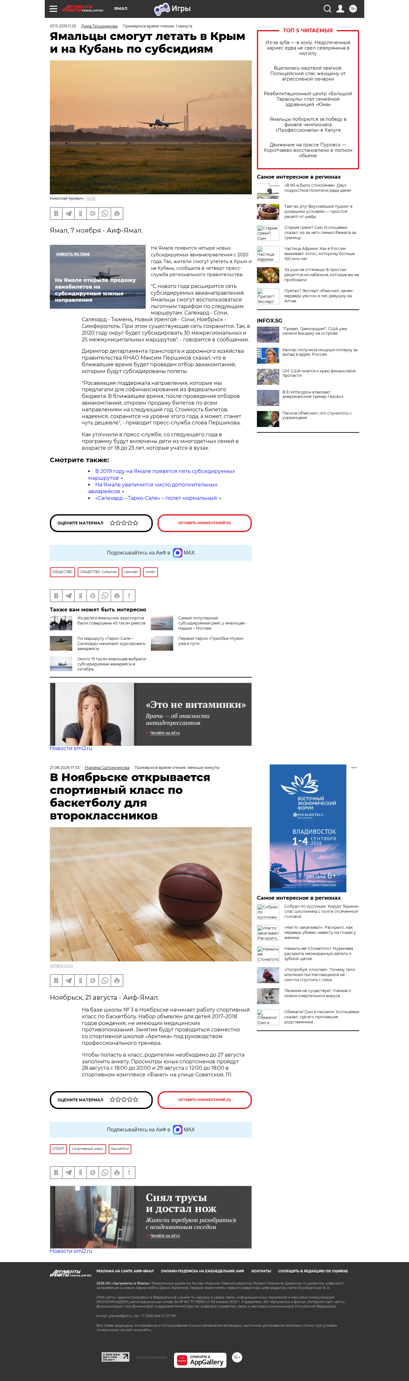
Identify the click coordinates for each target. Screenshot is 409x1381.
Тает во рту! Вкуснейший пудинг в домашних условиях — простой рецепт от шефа (318, 211)
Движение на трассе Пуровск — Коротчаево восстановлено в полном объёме (308, 150)
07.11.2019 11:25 (63, 26)
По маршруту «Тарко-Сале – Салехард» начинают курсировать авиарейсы (111, 643)
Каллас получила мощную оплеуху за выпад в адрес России (320, 352)
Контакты (261, 1271)
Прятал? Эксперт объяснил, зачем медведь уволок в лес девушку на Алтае (318, 295)
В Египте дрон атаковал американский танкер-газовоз (312, 394)
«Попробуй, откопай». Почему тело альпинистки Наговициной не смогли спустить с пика (319, 974)
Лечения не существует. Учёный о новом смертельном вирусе (317, 993)
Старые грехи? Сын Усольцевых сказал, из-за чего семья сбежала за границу (320, 232)
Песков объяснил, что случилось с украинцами (317, 415)
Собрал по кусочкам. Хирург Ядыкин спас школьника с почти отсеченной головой (321, 911)
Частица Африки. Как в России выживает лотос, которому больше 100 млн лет (319, 253)
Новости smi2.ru (71, 748)
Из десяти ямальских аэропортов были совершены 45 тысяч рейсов (111, 620)
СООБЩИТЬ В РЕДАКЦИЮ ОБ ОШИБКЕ (313, 1271)
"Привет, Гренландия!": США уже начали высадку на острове (314, 331)
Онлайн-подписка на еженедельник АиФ (202, 1271)
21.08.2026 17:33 (65, 767)
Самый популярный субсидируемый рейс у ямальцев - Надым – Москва (212, 623)
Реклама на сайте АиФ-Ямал (125, 1271)
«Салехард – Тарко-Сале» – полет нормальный (156, 498)
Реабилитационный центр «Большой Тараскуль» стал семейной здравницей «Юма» (308, 99)
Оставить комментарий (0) (204, 523)
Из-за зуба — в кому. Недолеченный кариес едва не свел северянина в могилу (308, 48)
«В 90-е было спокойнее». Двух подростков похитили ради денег (318, 188)
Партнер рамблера (151, 1357)
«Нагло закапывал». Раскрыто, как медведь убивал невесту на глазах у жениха (320, 932)
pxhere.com (61, 965)
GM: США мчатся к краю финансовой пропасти (319, 373)
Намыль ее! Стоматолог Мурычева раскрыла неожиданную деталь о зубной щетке (318, 953)
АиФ (91, 198)
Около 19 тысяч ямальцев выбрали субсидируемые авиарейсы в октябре (111, 663)
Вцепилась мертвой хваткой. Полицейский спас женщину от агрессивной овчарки (308, 74)
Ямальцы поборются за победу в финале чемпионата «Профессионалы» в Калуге (308, 125)
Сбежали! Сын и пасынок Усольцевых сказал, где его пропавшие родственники (321, 1016)
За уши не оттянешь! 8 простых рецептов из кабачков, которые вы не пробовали (321, 274)
